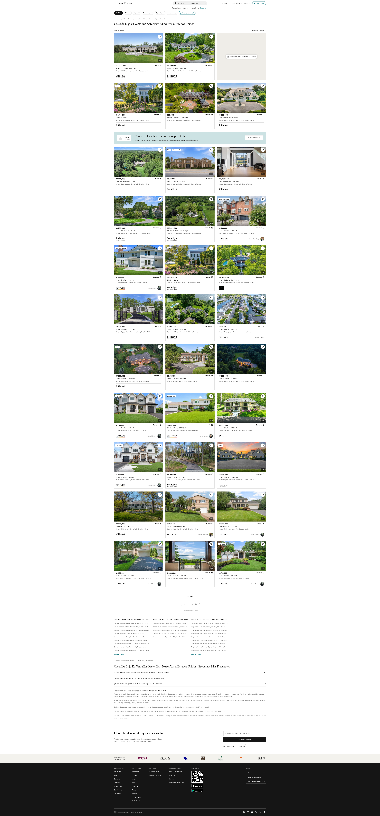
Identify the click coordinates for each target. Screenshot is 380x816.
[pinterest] (264, 812)
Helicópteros (136, 786)
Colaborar (172, 775)
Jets (133, 782)
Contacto (117, 779)
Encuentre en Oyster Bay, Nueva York (133, 661)
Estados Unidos (128, 19)
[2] (200, 604)
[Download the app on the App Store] (197, 786)
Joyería (134, 793)
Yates (134, 779)
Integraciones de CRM (176, 782)
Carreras (117, 782)
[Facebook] (247, 812)
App (115, 775)
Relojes (134, 790)
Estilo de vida (136, 801)
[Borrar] (205, 3)
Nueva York (138, 19)
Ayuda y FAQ (118, 786)
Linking (171, 779)
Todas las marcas (154, 771)
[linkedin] (260, 812)
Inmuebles (117, 19)
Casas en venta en (131, 623)
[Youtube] (252, 812)
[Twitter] (256, 812)
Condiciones (118, 790)
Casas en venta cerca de (135, 619)
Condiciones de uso (230, 746)
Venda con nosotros (175, 771)
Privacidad (242, 746)
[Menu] (115, 3)
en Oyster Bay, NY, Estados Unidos (209, 627)
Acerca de (117, 771)
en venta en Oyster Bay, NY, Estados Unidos (169, 623)
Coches (134, 775)
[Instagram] (243, 812)
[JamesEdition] (125, 3)
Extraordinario (136, 797)
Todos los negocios (155, 775)
